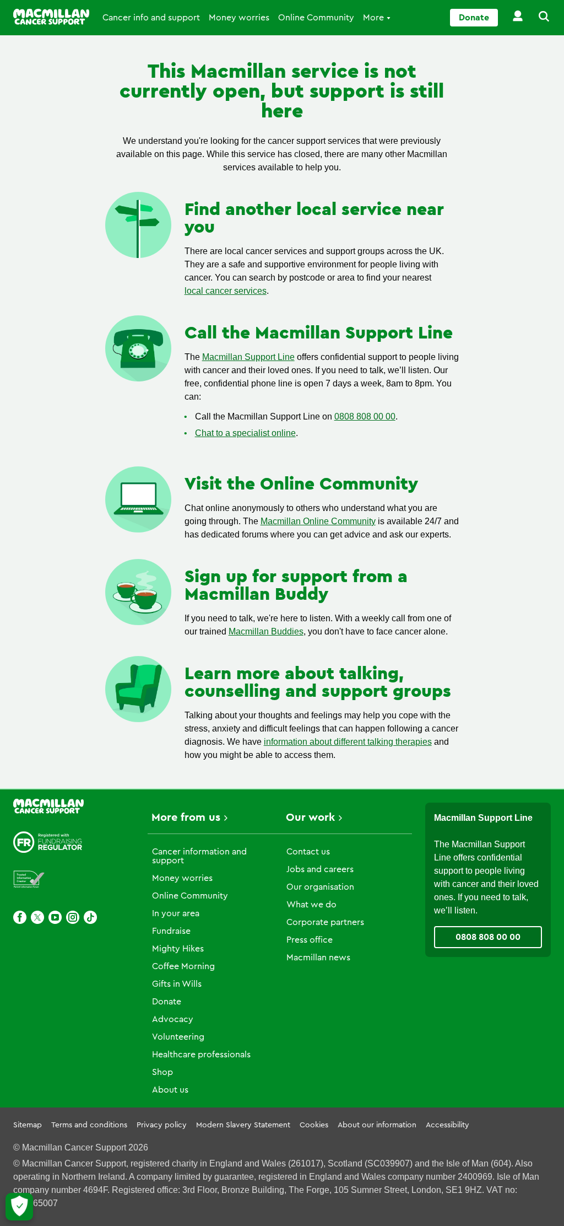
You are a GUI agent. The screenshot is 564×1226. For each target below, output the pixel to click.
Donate (474, 17)
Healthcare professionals (201, 1054)
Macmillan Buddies (266, 631)
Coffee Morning (183, 966)
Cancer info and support (151, 17)
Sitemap (27, 1125)
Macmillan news (318, 957)
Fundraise (171, 931)
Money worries (239, 17)
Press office (309, 939)
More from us (185, 817)
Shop (162, 1072)
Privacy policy (162, 1125)
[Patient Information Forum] (29, 879)
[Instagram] (72, 917)
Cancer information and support (199, 856)
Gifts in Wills (177, 984)
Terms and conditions (89, 1125)
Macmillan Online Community (318, 521)
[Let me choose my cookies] (19, 1206)
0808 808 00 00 (364, 416)
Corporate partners (325, 922)
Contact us (308, 851)
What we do (311, 904)
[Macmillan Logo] (51, 17)
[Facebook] (19, 917)
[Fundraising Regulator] (48, 842)
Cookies (314, 1125)
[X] (37, 917)
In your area (175, 913)
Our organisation (320, 887)
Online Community (316, 17)
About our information (377, 1125)
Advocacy (172, 1019)
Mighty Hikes (178, 948)
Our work (310, 817)
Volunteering (178, 1037)
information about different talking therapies (348, 741)
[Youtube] (55, 917)
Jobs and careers (320, 869)
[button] (537, 17)
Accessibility (447, 1125)
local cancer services (226, 290)
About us (170, 1089)
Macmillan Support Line (248, 357)
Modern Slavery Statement (243, 1125)
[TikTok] (90, 917)
